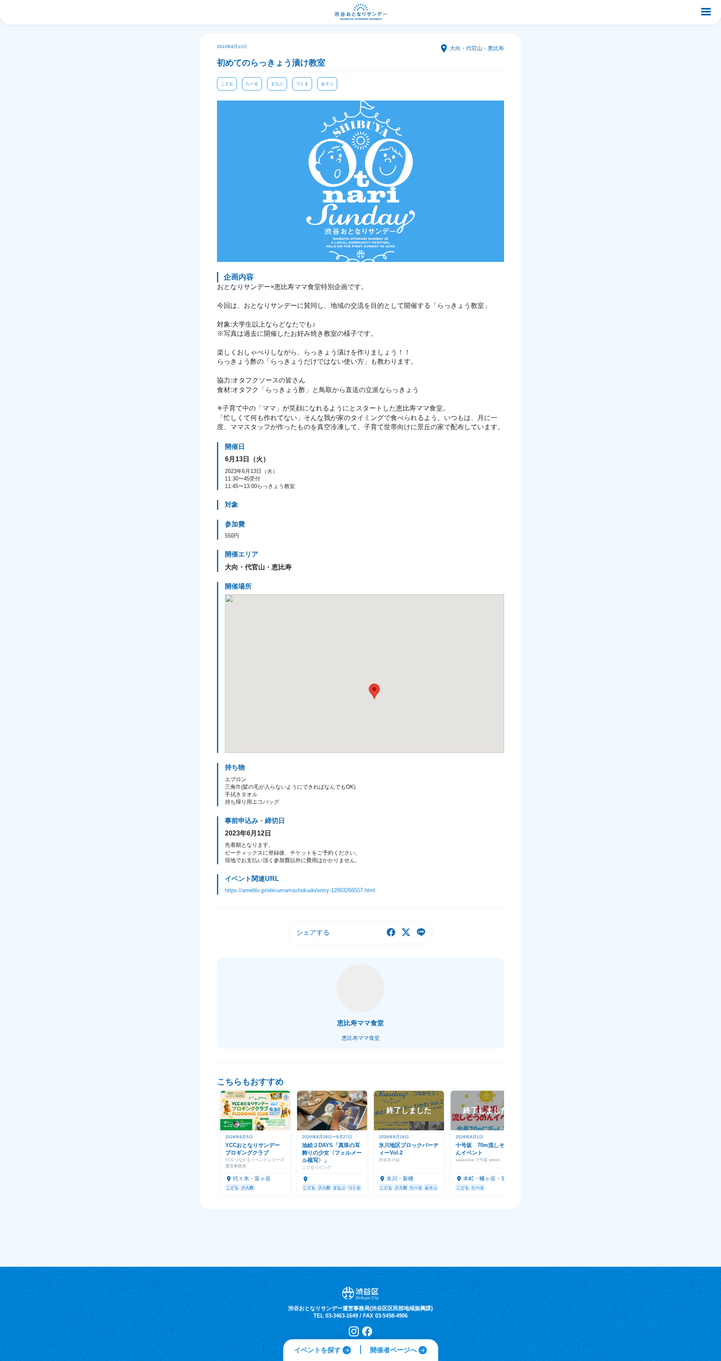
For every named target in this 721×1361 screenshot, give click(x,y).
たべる (252, 83)
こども (227, 83)
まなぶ (277, 83)
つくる (302, 83)
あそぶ (327, 83)
